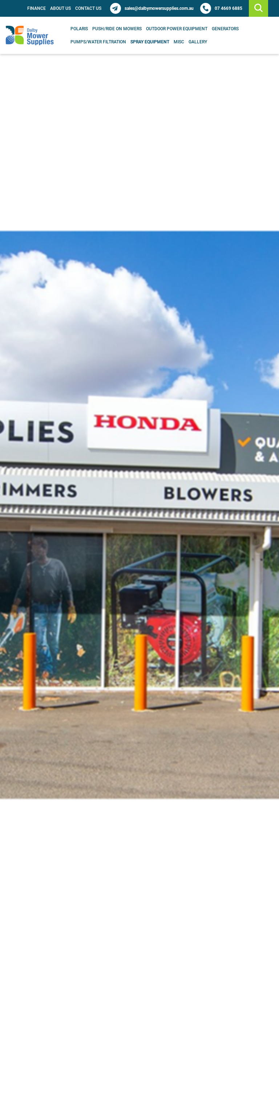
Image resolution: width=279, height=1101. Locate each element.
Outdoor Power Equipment (176, 28)
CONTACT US (88, 8)
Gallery (198, 41)
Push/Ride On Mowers (117, 28)
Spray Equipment (149, 41)
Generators (225, 28)
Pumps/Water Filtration (98, 41)
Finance (36, 8)
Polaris (79, 28)
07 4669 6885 (228, 8)
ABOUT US (60, 8)
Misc (179, 41)
